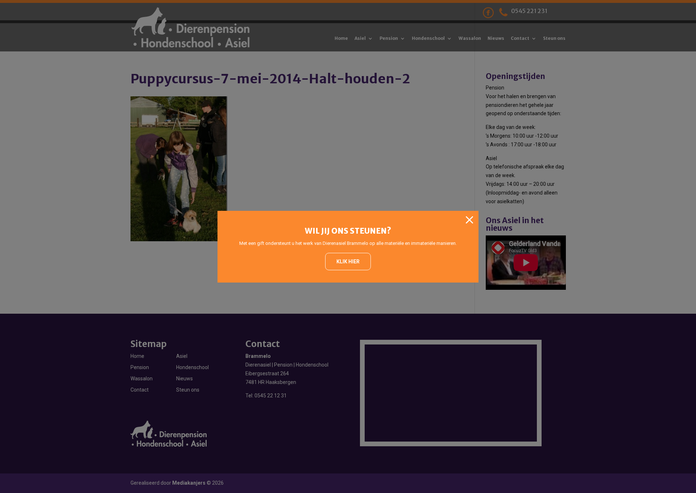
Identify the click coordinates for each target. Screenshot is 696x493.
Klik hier (348, 261)
